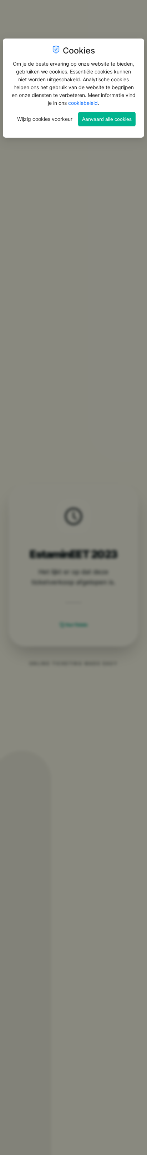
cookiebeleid (83, 103)
